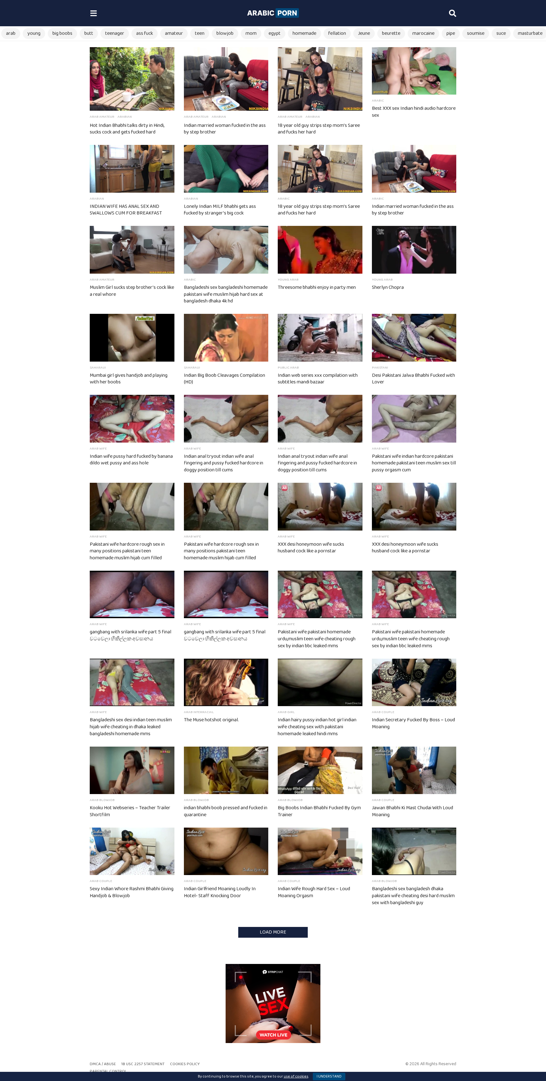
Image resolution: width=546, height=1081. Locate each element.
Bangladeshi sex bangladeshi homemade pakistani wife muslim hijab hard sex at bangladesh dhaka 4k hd (226, 294)
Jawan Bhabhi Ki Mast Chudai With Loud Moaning (412, 811)
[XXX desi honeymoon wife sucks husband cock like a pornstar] (320, 506)
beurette (391, 33)
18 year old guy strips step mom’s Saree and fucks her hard (319, 128)
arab (10, 33)
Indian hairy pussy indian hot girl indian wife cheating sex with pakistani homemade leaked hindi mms (317, 727)
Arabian (125, 117)
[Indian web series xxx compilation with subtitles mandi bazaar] (320, 337)
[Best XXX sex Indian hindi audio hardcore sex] (414, 71)
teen (199, 33)
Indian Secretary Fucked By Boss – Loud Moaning (413, 723)
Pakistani (380, 368)
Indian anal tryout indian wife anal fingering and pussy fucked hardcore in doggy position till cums (223, 463)
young (33, 33)
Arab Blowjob (102, 800)
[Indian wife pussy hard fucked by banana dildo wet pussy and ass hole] (132, 418)
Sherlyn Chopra (388, 287)
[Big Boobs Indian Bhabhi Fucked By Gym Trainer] (320, 770)
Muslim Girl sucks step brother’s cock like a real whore (132, 290)
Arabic (272, 13)
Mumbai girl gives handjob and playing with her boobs (128, 378)
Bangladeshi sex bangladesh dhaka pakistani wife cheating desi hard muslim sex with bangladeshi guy (413, 896)
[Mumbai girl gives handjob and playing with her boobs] (132, 337)
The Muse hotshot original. (211, 720)
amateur (174, 33)
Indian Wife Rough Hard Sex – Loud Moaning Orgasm (314, 892)
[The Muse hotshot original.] (226, 682)
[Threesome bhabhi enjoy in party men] (320, 249)
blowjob (225, 33)
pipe (450, 33)
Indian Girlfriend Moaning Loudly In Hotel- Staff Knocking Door (220, 892)
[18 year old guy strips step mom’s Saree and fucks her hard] (320, 79)
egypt (275, 33)
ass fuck (144, 33)
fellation (337, 33)
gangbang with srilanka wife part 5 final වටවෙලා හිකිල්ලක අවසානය (130, 635)
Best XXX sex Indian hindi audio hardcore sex (414, 111)
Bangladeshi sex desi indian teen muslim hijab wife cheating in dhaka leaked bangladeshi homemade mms (131, 727)
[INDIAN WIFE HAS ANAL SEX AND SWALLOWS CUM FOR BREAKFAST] (132, 168)
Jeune (364, 33)
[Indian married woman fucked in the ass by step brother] (226, 79)
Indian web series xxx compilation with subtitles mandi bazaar (318, 378)
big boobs (62, 33)
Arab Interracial (199, 712)
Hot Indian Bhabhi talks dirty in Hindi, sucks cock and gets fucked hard (127, 128)
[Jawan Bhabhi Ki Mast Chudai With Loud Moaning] (414, 770)
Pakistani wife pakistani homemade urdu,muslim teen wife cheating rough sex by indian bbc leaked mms (316, 639)
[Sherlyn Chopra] (414, 249)
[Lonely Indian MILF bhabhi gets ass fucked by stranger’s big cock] (226, 168)
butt (88, 33)
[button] (93, 13)
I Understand (329, 1076)
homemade (304, 33)
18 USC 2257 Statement (143, 1064)
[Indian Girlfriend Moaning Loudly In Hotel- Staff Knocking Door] (226, 851)
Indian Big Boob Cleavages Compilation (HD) (224, 378)
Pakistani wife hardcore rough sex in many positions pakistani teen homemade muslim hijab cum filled (127, 551)
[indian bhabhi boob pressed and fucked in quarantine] (226, 770)
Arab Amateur (102, 117)
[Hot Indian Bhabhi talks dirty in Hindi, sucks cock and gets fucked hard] (132, 79)
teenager (114, 33)
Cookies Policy (185, 1064)
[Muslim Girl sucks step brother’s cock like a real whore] (132, 249)
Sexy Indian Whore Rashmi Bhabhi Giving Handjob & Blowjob (131, 892)
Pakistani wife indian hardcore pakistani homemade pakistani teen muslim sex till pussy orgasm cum (414, 463)
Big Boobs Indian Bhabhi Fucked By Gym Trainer (319, 811)
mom (251, 33)
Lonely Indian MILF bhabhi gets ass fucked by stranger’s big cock (220, 209)
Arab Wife (98, 448)
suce (501, 33)
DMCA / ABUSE (103, 1064)
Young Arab (288, 280)
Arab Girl (286, 712)
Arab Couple (383, 712)
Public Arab (288, 368)
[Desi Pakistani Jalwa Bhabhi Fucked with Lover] (414, 337)
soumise (475, 33)
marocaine (423, 33)
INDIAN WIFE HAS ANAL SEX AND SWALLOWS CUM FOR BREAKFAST (126, 209)
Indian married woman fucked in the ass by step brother (225, 128)
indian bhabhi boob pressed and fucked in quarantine (225, 811)
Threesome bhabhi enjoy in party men (317, 287)
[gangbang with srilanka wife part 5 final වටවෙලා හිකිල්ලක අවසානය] (132, 594)
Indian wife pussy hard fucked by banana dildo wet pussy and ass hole (131, 459)
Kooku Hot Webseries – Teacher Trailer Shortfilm (130, 811)
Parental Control (108, 1071)
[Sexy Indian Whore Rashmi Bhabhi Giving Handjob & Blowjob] (132, 851)
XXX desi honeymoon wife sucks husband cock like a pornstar (311, 547)
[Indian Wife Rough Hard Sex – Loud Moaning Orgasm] (320, 851)
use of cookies (296, 1076)
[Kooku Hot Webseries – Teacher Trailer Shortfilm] (132, 770)
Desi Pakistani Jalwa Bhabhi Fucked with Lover (413, 378)
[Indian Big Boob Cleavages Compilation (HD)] (226, 337)
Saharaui (98, 368)
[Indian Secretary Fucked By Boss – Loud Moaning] (414, 682)
